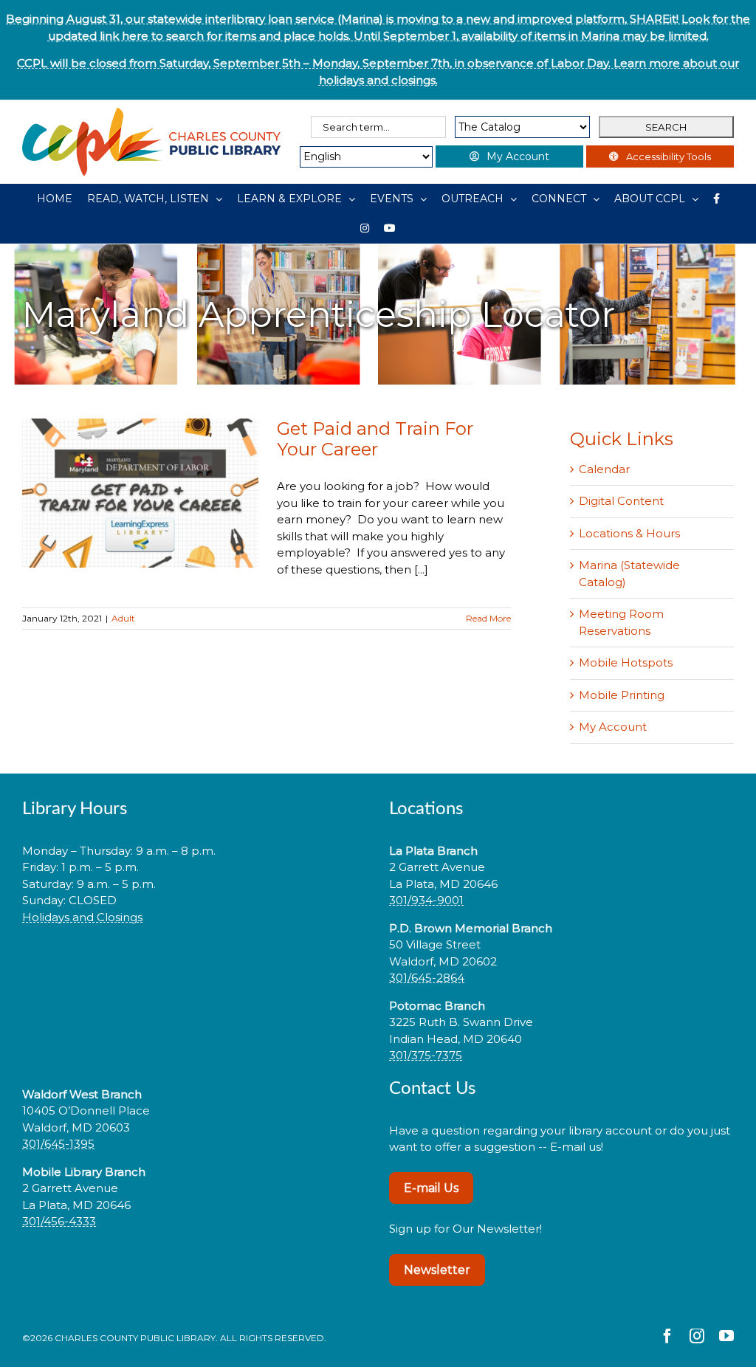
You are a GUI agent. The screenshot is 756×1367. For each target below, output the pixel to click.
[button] (195, 964)
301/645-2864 (426, 978)
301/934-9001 (426, 900)
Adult (123, 618)
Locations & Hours (629, 533)
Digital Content (621, 501)
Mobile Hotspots (626, 662)
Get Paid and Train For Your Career (375, 439)
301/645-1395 (58, 1144)
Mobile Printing (621, 695)
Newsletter (437, 1270)
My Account (613, 727)
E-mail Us (431, 1188)
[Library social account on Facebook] (716, 198)
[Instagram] (365, 228)
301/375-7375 (425, 1055)
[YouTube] (390, 228)
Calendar (604, 469)
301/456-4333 (59, 1221)
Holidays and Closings (82, 917)
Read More (488, 618)
